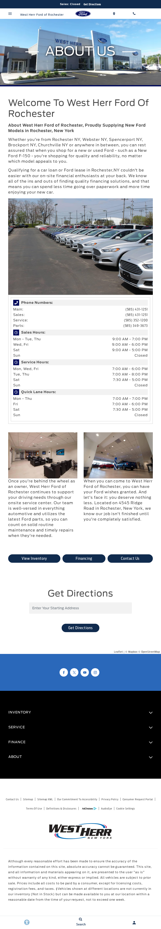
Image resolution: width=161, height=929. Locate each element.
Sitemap (28, 799)
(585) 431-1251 (136, 309)
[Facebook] (64, 672)
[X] (74, 672)
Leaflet (118, 651)
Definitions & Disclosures (61, 808)
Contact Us (12, 799)
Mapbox (133, 651)
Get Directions (80, 628)
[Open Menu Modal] (10, 13)
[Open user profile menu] (134, 922)
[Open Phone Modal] (134, 13)
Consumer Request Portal (138, 799)
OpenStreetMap (150, 651)
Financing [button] (84, 558)
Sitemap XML (45, 799)
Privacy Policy (109, 799)
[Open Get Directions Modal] (114, 13)
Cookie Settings (125, 808)
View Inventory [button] (34, 558)
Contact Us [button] (130, 558)
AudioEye (106, 808)
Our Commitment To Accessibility (77, 799)
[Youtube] (84, 672)
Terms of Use (34, 808)
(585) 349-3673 (135, 326)
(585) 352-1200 (136, 320)
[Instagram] (95, 672)
